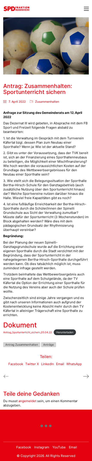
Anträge (48, 344)
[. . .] (46, 426)
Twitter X (32, 364)
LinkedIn (47, 364)
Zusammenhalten (47, 101)
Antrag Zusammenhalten (21, 344)
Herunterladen (64, 332)
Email (60, 364)
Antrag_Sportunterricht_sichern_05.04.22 (27, 332)
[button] (86, 9)
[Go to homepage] (16, 8)
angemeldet (27, 401)
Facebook (15, 364)
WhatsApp (74, 364)
